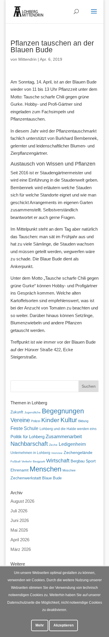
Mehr (39, 625)
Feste (16, 428)
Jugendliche (32, 412)
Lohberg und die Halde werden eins (68, 429)
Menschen (45, 469)
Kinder (50, 420)
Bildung (83, 421)
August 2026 (22, 501)
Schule (31, 428)
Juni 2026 (19, 520)
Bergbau (78, 461)
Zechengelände (78, 452)
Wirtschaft (57, 460)
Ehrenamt (19, 470)
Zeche (53, 444)
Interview (56, 453)
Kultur (68, 420)
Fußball (15, 461)
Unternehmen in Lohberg (30, 453)
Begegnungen (63, 411)
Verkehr (27, 461)
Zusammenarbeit (64, 436)
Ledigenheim (72, 444)
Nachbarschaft (29, 444)
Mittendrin (27, 59)
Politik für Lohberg (27, 436)
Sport (91, 461)
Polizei (35, 421)
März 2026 (20, 549)
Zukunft (16, 412)
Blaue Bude (52, 478)
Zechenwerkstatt (25, 478)
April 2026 (19, 539)
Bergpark (39, 461)
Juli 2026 (18, 510)
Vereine (20, 420)
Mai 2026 (19, 530)
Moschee (69, 470)
